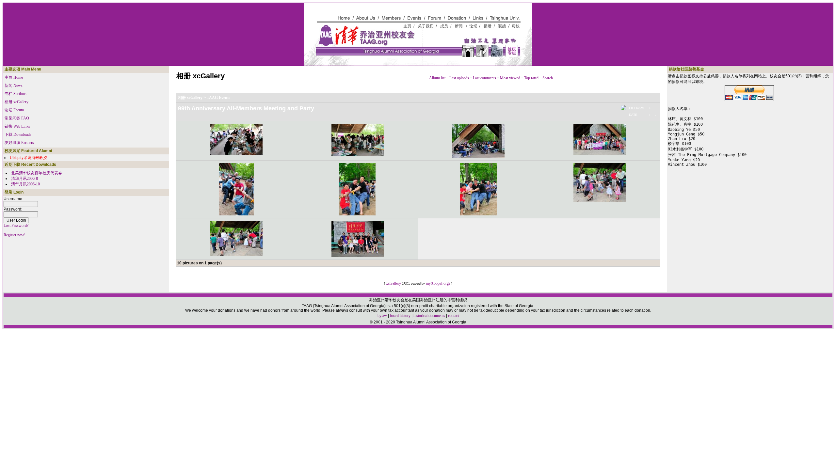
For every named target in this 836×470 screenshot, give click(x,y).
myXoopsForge (438, 283)
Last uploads (459, 78)
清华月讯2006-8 (24, 178)
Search (547, 78)
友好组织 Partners (19, 142)
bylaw (382, 315)
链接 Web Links (17, 126)
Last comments (484, 78)
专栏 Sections (15, 93)
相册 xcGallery (16, 102)
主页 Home (14, 77)
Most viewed (510, 78)
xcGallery (393, 283)
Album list (437, 78)
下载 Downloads (18, 134)
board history (400, 315)
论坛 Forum (14, 110)
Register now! (14, 235)
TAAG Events (218, 97)
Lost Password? (16, 225)
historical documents (429, 315)
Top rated (531, 78)
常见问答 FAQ (17, 118)
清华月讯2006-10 (25, 184)
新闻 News (14, 85)
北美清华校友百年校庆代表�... (38, 173)
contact (453, 315)
